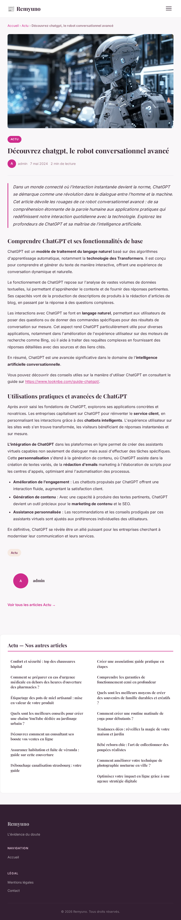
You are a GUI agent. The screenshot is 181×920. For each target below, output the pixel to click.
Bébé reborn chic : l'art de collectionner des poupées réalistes (133, 747)
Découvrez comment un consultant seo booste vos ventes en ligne (42, 736)
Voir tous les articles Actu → (32, 605)
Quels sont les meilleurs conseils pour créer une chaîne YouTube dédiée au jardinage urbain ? (47, 718)
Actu (25, 26)
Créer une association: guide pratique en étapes (130, 664)
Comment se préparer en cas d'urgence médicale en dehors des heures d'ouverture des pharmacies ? (46, 682)
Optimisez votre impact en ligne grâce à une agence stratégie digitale (133, 778)
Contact (14, 890)
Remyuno (24, 8)
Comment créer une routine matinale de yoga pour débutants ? (130, 716)
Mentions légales (20, 882)
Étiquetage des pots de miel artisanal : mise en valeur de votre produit (46, 700)
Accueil (13, 26)
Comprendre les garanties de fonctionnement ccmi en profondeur (126, 679)
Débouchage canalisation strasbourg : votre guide (46, 768)
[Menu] (168, 8)
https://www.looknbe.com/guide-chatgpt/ (62, 381)
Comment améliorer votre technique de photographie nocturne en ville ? (129, 763)
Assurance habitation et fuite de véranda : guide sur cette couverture (45, 752)
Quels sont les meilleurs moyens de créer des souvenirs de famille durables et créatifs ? (133, 697)
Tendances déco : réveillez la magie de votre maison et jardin (133, 731)
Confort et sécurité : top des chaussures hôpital (43, 664)
